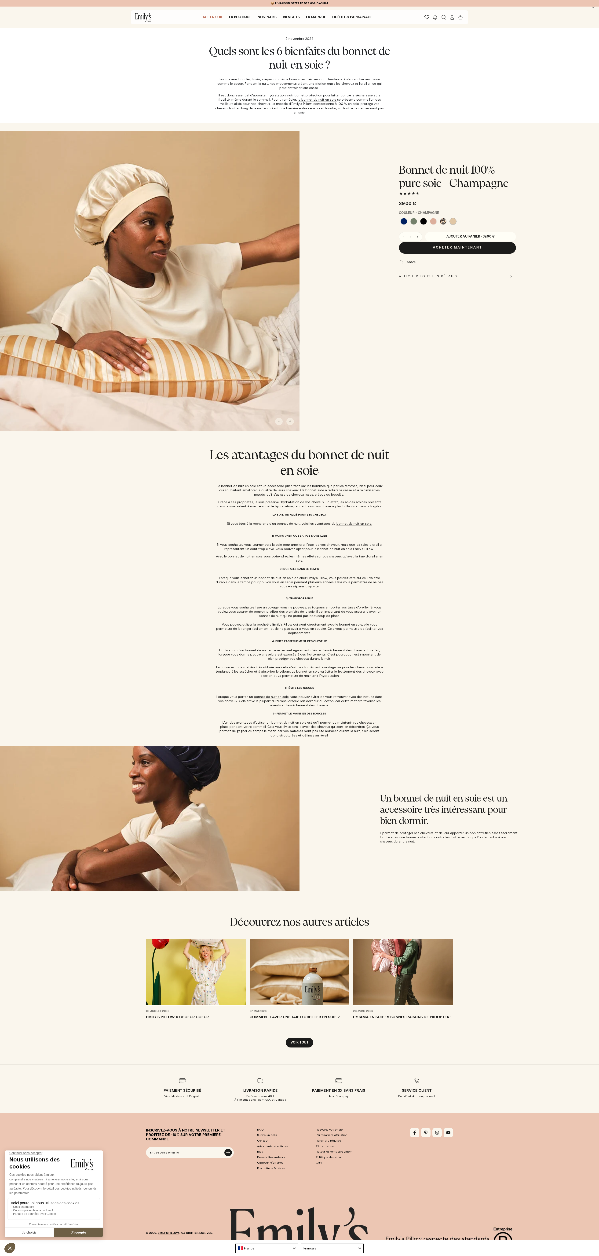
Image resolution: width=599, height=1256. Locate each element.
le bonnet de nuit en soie (317, 99)
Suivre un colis (267, 1135)
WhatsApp (411, 1096)
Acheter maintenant (457, 247)
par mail (429, 1096)
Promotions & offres (271, 1168)
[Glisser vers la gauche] (279, 421)
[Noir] (423, 221)
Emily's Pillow (168, 1232)
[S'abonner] (228, 1152)
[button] (435, 17)
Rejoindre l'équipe (328, 1140)
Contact (263, 1140)
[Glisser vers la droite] (290, 421)
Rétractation (325, 1146)
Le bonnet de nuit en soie (236, 486)
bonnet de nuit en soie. (354, 523)
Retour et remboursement (334, 1151)
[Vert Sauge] (413, 221)
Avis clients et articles (272, 1146)
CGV (319, 1162)
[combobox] (266, 1248)
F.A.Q (260, 1129)
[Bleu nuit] (404, 221)
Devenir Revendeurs (271, 1157)
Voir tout (299, 1042)
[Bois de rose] (433, 221)
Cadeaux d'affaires (270, 1162)
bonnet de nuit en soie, (271, 697)
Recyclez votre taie (329, 1129)
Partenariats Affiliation (331, 1135)
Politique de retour (329, 1157)
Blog (260, 1151)
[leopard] (443, 221)
